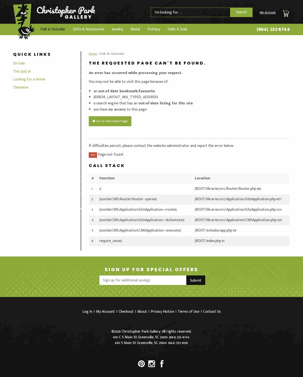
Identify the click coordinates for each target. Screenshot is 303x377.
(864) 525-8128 (178, 343)
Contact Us (212, 311)
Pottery (153, 29)
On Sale (19, 63)
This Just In (22, 71)
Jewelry (117, 29)
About (142, 311)
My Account (268, 12)
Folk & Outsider (52, 29)
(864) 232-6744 (273, 29)
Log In (87, 311)
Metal (135, 29)
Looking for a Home (29, 79)
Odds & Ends (177, 29)
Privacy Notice (162, 311)
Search (241, 12)
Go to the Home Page (111, 121)
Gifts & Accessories (88, 29)
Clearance (20, 87)
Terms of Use (188, 311)
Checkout (126, 311)
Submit (195, 280)
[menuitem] (53, 29)
